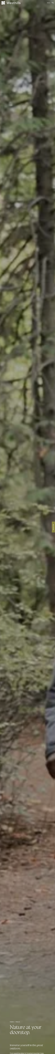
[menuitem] (11, 3)
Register (53, 527)
